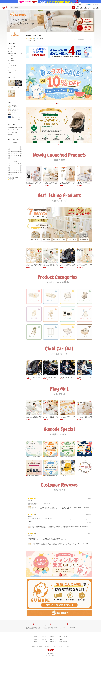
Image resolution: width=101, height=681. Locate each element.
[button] (96, 5)
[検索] (73, 7)
